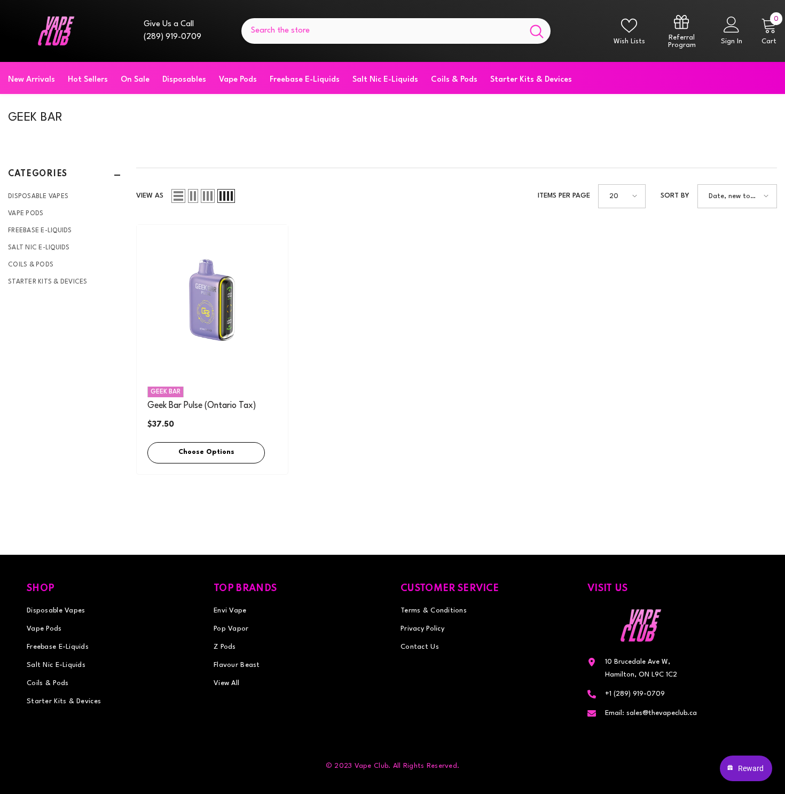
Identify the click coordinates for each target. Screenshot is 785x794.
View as (149, 195)
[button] (178, 196)
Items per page (564, 195)
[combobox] (382, 31)
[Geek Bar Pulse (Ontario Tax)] (212, 300)
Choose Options (206, 452)
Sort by (675, 195)
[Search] (396, 31)
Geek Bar (165, 392)
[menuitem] (64, 196)
